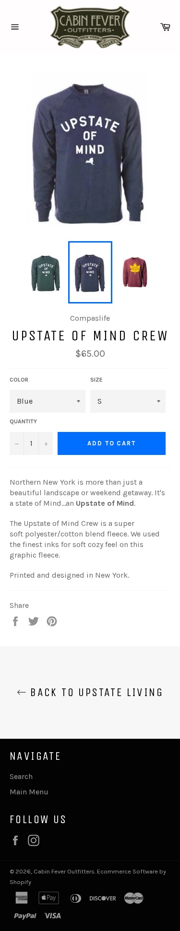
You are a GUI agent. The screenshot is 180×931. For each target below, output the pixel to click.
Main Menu (29, 791)
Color (19, 379)
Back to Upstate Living (94, 692)
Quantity (23, 421)
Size (96, 379)
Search (21, 776)
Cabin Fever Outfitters (64, 871)
